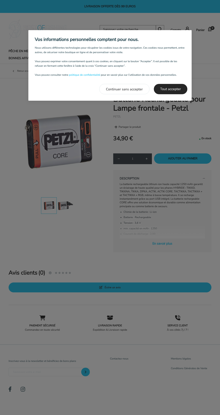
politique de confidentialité (84, 75)
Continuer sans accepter (124, 89)
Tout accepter (170, 89)
